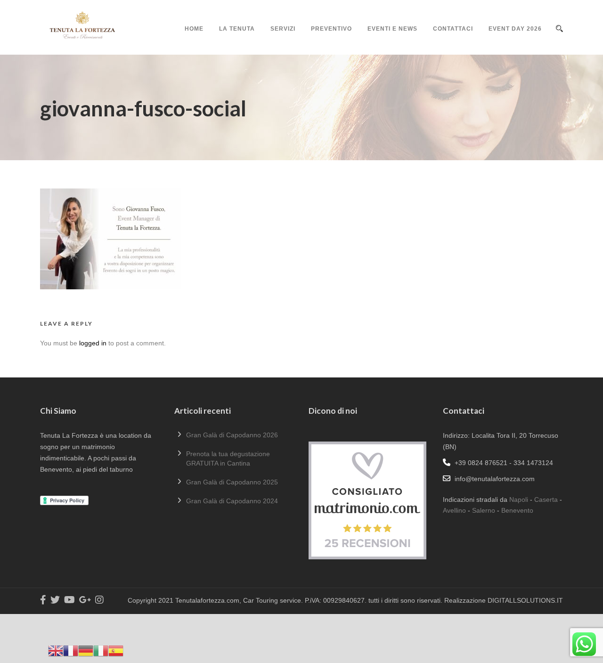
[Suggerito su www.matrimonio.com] (367, 500)
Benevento (517, 510)
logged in (92, 343)
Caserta (546, 499)
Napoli (518, 499)
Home (194, 28)
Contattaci (453, 28)
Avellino (454, 510)
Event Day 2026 (515, 28)
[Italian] (100, 650)
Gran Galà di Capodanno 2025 (232, 482)
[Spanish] (115, 650)
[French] (70, 650)
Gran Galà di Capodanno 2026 (232, 435)
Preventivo (331, 28)
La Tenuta (237, 28)
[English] (55, 650)
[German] (85, 650)
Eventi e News (392, 28)
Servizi (282, 28)
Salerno (483, 510)
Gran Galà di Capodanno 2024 (232, 501)
